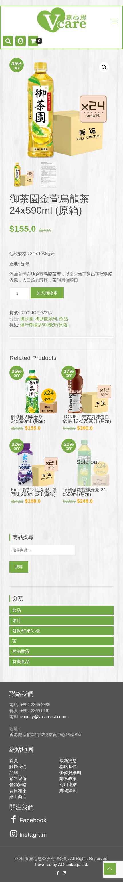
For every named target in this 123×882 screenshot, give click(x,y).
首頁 (13, 760)
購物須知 (68, 790)
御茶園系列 (46, 318)
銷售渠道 (18, 778)
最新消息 (68, 760)
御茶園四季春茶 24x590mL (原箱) (28, 419)
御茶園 (26, 318)
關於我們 (18, 766)
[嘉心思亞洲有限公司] (61, 20)
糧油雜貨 (20, 651)
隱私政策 (68, 778)
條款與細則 (70, 772)
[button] (104, 67)
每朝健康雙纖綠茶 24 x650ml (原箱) (84, 492)
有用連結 (68, 784)
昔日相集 (18, 790)
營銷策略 (18, 784)
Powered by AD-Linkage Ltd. (61, 864)
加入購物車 (47, 292)
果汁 (16, 620)
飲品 (63, 318)
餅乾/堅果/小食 (26, 630)
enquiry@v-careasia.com (44, 716)
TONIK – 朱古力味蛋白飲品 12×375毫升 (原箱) (87, 419)
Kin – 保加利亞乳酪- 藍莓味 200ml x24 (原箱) (34, 492)
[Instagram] (65, 873)
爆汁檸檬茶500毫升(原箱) (44, 324)
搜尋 (19, 567)
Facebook (33, 820)
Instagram (33, 834)
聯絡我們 (68, 766)
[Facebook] (58, 873)
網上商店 (18, 796)
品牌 (13, 772)
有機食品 (20, 661)
